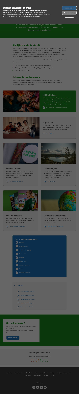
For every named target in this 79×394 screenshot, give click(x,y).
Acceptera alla (69, 8)
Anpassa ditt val (69, 17)
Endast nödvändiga (69, 13)
